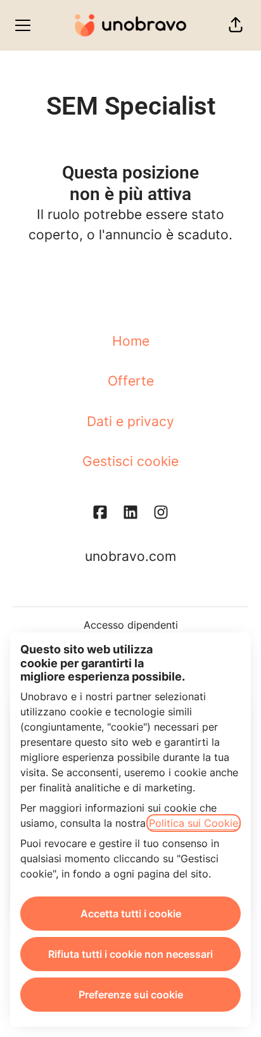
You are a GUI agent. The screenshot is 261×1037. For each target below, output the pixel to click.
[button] (235, 25)
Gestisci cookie (130, 461)
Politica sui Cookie (193, 823)
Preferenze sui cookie (131, 994)
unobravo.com (130, 556)
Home (131, 341)
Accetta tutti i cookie (130, 913)
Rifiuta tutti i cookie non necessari (130, 954)
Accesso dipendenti (131, 625)
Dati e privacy (130, 421)
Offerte (131, 381)
